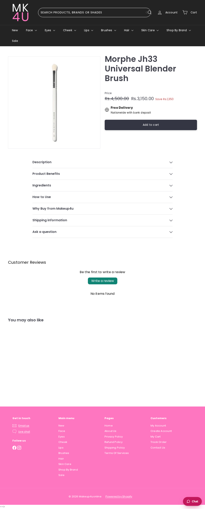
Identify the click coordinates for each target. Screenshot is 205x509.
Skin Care (148, 30)
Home (109, 426)
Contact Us (158, 448)
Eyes (48, 30)
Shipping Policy (115, 448)
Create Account (161, 431)
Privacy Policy (114, 437)
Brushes (107, 30)
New (15, 30)
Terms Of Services (117, 453)
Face (30, 30)
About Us (111, 431)
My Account (158, 426)
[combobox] (94, 12)
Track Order (159, 442)
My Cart (156, 437)
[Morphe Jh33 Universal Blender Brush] (22, 361)
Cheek (68, 30)
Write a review (102, 281)
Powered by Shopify (119, 496)
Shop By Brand (177, 30)
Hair (127, 30)
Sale (15, 41)
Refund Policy (114, 442)
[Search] (147, 12)
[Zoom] (54, 102)
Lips (87, 30)
